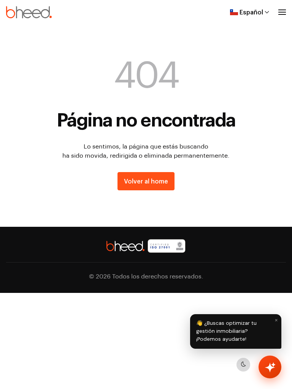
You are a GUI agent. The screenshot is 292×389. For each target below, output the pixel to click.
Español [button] (251, 12)
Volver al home (146, 181)
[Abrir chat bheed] (270, 367)
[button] (282, 12)
